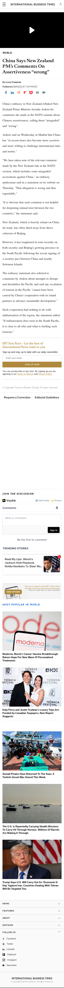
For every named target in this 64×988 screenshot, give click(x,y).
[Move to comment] (44, 92)
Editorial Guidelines (47, 397)
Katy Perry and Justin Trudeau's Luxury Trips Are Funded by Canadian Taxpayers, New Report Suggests (30, 713)
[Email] (37, 92)
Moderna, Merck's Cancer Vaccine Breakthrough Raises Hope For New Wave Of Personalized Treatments (30, 657)
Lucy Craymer (13, 82)
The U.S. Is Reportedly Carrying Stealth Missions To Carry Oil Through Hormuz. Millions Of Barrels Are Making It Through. (30, 829)
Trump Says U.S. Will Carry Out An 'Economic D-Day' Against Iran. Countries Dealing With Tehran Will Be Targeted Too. (30, 885)
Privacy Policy (45, 374)
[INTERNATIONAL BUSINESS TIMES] (33, 5)
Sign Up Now (13, 592)
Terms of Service (25, 374)
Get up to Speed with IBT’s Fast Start (42, 586)
